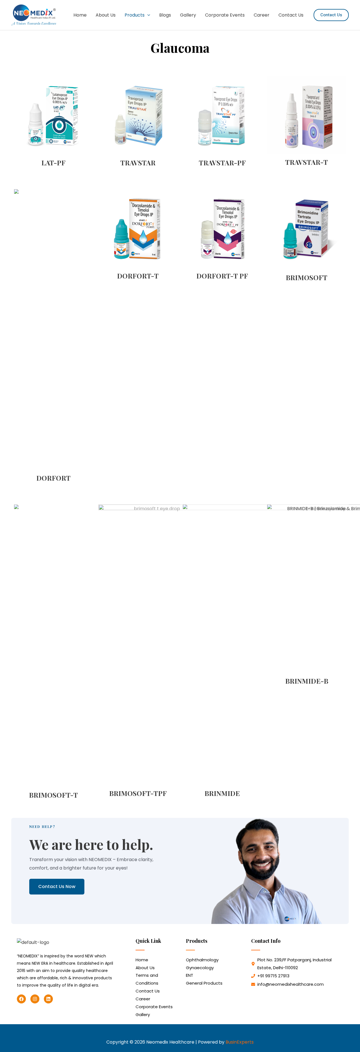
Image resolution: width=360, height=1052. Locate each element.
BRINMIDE (222, 793)
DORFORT (53, 477)
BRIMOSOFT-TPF (138, 793)
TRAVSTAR (138, 162)
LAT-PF (53, 162)
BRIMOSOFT (306, 277)
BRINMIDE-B (306, 680)
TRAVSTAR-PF (222, 162)
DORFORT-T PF (222, 275)
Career (261, 15)
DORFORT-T (138, 275)
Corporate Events (225, 15)
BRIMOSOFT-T (53, 794)
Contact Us (290, 15)
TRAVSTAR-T (306, 162)
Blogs (165, 15)
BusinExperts (240, 1042)
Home (80, 15)
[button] (147, 15)
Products (135, 15)
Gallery (188, 15)
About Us (106, 15)
